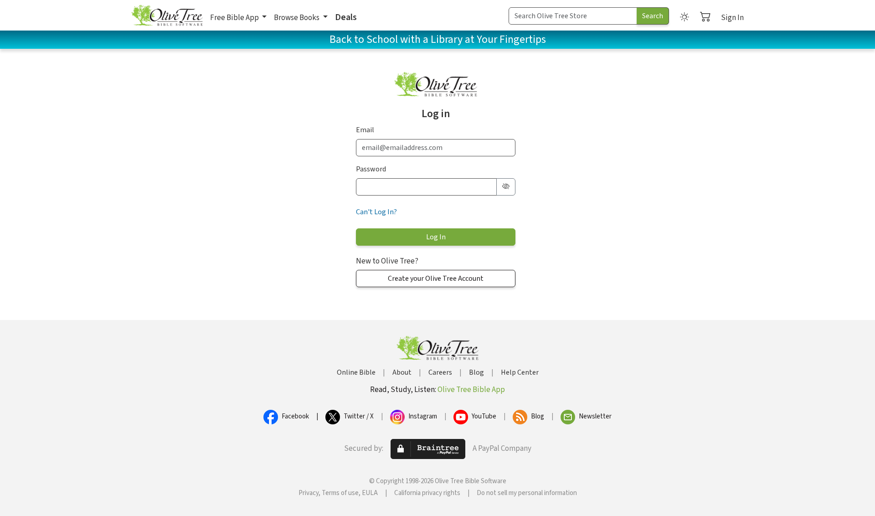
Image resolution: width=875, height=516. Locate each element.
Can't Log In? (376, 212)
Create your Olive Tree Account (436, 278)
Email (365, 130)
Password (371, 169)
